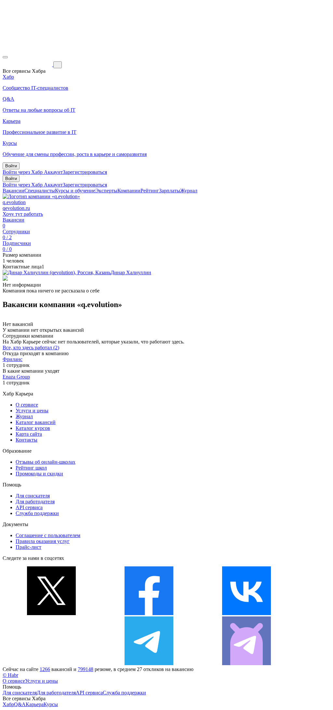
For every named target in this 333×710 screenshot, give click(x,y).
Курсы (51, 704)
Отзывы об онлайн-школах (45, 462)
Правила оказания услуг (43, 541)
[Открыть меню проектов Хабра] (5, 57)
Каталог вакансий (36, 422)
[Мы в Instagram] (51, 663)
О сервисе (27, 404)
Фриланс (12, 359)
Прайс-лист (28, 547)
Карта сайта (29, 434)
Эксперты (106, 190)
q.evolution (14, 202)
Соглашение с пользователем (48, 535)
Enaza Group (16, 377)
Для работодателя (35, 501)
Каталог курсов (33, 428)
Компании (128, 190)
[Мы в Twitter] (51, 613)
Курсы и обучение (75, 190)
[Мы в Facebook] (149, 613)
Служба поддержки (37, 513)
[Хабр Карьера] (28, 64)
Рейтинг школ (31, 468)
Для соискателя (33, 495)
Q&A (20, 704)
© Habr (10, 675)
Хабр (8, 704)
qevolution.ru (16, 208)
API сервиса (29, 507)
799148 (85, 669)
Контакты (26, 440)
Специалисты (39, 190)
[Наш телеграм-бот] (246, 663)
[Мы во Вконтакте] (246, 613)
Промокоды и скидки (39, 473)
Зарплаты (169, 190)
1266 (45, 669)
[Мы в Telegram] (149, 663)
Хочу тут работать (23, 214)
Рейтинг (149, 190)
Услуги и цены (32, 410)
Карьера (35, 704)
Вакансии (13, 190)
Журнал (188, 190)
